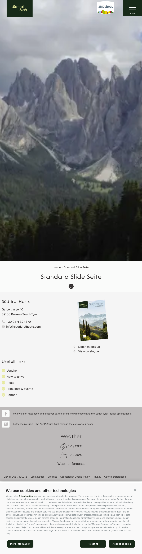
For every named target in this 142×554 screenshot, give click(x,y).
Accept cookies (122, 543)
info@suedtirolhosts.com (23, 327)
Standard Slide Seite (76, 267)
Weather (71, 436)
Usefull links (13, 362)
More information (20, 543)
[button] (134, 490)
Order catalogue (89, 347)
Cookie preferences (115, 476)
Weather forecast (71, 463)
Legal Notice (37, 476)
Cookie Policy (82, 476)
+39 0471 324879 (18, 322)
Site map (52, 476)
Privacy (97, 476)
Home (57, 267)
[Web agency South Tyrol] (134, 476)
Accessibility (67, 476)
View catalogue (88, 351)
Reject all (93, 543)
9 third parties (26, 496)
